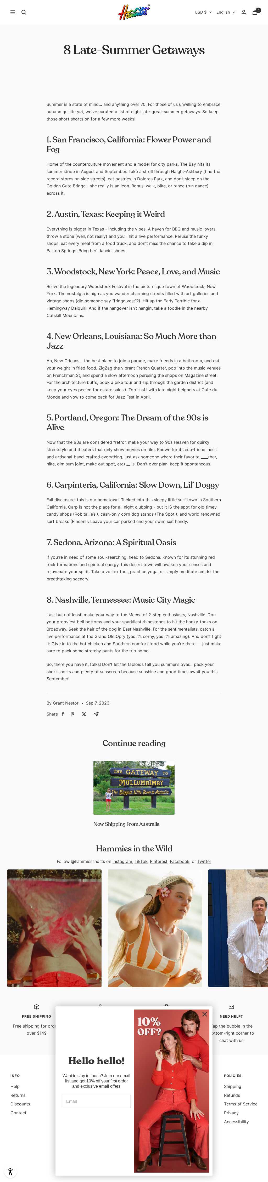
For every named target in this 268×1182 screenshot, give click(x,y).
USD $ (201, 12)
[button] (10, 1171)
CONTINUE (96, 1118)
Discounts (20, 1103)
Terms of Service (241, 1103)
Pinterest (159, 861)
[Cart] (255, 12)
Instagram (122, 861)
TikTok (141, 861)
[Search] (23, 12)
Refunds (232, 1095)
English (223, 12)
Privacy (231, 1112)
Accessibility (236, 1121)
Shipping (232, 1086)
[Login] (243, 12)
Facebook (179, 861)
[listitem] (63, 714)
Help (15, 1086)
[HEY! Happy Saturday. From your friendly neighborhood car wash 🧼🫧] (54, 928)
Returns (17, 1095)
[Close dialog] (204, 1014)
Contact (18, 1112)
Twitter (204, 861)
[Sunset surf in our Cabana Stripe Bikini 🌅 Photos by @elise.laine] (155, 928)
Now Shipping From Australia (126, 824)
